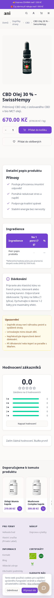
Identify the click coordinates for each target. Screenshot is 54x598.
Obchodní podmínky (12, 571)
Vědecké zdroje (10, 565)
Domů (5, 22)
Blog (4, 560)
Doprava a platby (37, 532)
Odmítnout (12, 590)
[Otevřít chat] (44, 588)
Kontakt (6, 554)
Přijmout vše (29, 590)
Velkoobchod (8, 532)
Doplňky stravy (16, 23)
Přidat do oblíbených (29, 141)
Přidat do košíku (37, 130)
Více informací (34, 583)
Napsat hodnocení (27, 423)
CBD (27, 22)
